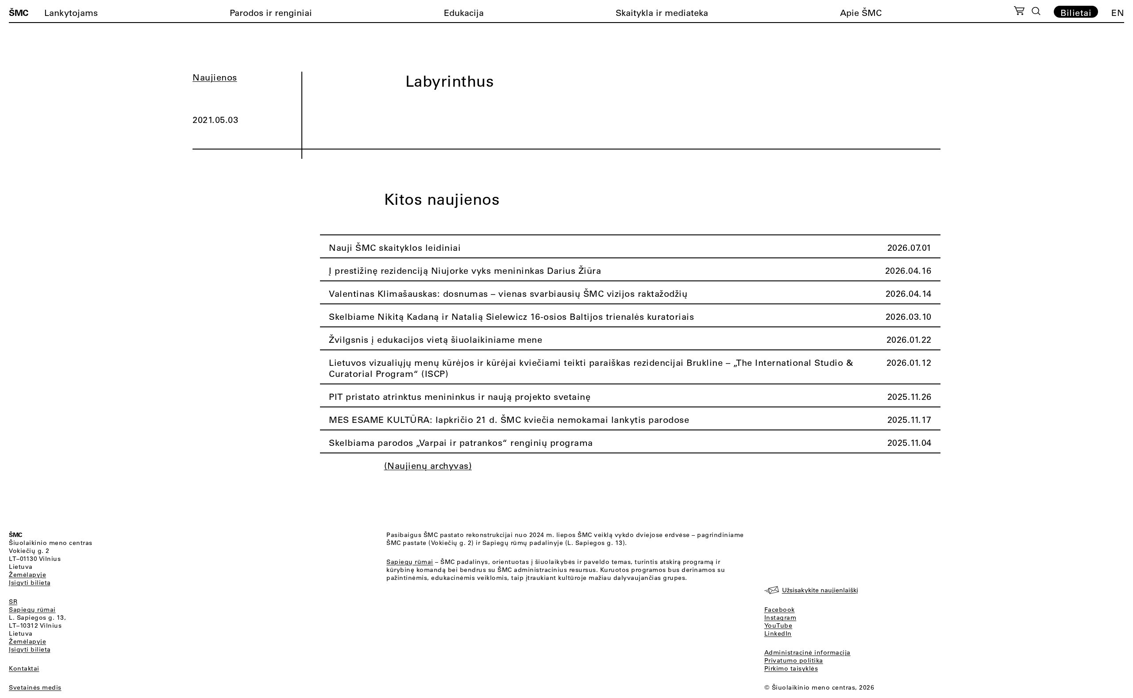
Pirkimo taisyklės (791, 668)
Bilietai (1075, 12)
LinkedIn (778, 633)
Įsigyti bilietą (30, 583)
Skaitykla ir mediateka (662, 12)
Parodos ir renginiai (271, 12)
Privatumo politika (793, 660)
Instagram (780, 617)
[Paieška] (1036, 11)
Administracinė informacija (807, 652)
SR (13, 602)
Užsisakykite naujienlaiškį (820, 590)
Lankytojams (71, 12)
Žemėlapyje (27, 575)
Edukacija (464, 12)
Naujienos (215, 77)
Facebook (779, 610)
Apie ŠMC (861, 12)
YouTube (778, 625)
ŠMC (18, 12)
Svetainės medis (35, 687)
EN (1117, 12)
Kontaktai (24, 668)
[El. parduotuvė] (1019, 12)
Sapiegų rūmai (32, 610)
